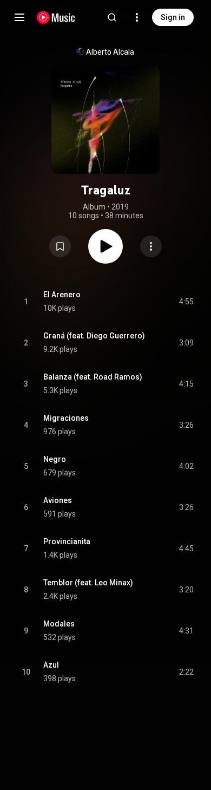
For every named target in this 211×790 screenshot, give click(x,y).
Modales (59, 623)
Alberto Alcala (110, 52)
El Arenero (62, 294)
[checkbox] (186, 301)
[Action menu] (151, 246)
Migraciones (66, 418)
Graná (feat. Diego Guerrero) (94, 335)
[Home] (56, 17)
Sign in (173, 17)
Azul (51, 665)
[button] (60, 246)
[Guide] (19, 17)
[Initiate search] (112, 17)
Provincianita (66, 541)
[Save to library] (60, 246)
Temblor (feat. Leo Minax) (88, 582)
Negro (54, 459)
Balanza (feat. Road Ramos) (92, 377)
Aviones (57, 500)
